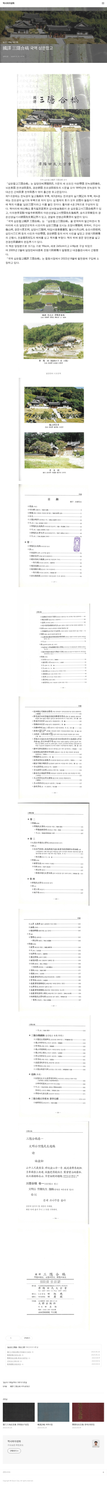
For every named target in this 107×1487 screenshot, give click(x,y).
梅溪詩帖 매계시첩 (14, 1355)
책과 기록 (21, 1347)
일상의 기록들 (12, 1347)
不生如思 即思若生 (16, 1445)
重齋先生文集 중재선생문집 (17, 1358)
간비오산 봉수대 (13, 1361)
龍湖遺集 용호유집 (14, 1364)
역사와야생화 (8, 3)
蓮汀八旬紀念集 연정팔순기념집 (19, 1352)
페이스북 (6, 1477)
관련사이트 (6, 1472)
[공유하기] (14, 1338)
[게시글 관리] (17, 1338)
